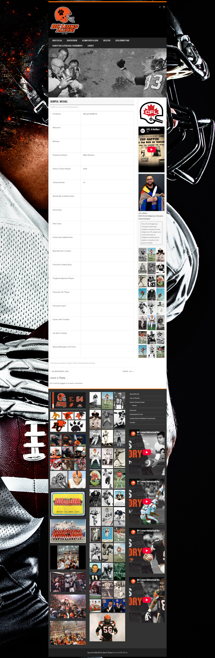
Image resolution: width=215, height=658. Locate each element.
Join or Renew (72, 40)
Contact (91, 45)
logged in (63, 383)
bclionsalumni (73, 107)
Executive (106, 40)
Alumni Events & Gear (90, 40)
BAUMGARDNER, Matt (59, 371)
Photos (134, 405)
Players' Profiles (72, 363)
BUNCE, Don (128, 371)
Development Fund (122, 40)
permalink (91, 363)
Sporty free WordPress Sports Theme (99, 652)
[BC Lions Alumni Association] (64, 20)
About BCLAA (57, 40)
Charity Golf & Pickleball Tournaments (67, 45)
